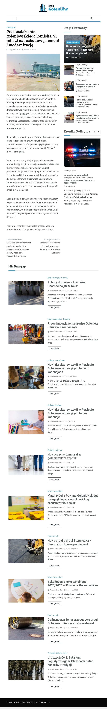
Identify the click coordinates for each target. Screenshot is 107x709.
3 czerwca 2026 (84, 122)
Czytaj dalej (54, 308)
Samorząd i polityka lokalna (57, 653)
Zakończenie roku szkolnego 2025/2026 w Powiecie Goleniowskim (73, 583)
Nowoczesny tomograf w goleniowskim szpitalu (64, 456)
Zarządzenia (60, 360)
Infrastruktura (57, 319)
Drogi (49, 278)
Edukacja (51, 360)
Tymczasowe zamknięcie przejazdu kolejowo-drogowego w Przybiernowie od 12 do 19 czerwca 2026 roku (87, 89)
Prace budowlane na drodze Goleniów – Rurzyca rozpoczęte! (73, 325)
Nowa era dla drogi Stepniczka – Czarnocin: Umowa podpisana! (79, 50)
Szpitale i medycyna (55, 450)
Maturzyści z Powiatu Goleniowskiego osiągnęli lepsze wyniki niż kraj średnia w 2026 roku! (73, 499)
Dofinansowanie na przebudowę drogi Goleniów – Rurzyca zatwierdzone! (85, 72)
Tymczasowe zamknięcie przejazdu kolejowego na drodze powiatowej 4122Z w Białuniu (87, 119)
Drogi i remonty (73, 42)
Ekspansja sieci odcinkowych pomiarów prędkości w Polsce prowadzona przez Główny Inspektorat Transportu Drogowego (19, 249)
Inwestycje (11, 27)
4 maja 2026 (70, 186)
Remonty (64, 278)
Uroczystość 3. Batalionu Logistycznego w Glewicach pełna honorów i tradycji (70, 661)
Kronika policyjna (70, 171)
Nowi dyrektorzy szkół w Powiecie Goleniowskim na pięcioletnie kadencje (71, 413)
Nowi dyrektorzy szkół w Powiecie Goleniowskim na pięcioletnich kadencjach (71, 368)
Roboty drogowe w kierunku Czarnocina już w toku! (66, 284)
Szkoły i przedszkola (55, 491)
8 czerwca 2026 (84, 91)
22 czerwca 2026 (84, 75)
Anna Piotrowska (30, 50)
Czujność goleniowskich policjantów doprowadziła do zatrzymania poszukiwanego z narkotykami (79, 179)
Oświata (58, 405)
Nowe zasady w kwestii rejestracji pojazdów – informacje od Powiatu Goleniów (50, 248)
